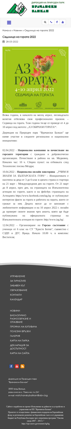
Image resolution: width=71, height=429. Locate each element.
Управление (17, 276)
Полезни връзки (20, 331)
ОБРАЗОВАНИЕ (18, 290)
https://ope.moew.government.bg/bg (36, 424)
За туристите (18, 280)
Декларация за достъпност (19, 347)
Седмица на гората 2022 (39, 30)
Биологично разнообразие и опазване (20, 318)
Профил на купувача (23, 326)
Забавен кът (17, 285)
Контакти (16, 294)
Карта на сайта (19, 353)
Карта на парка (19, 340)
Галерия (15, 335)
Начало (6, 30)
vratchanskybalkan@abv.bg (31, 395)
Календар (16, 299)
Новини (18, 30)
